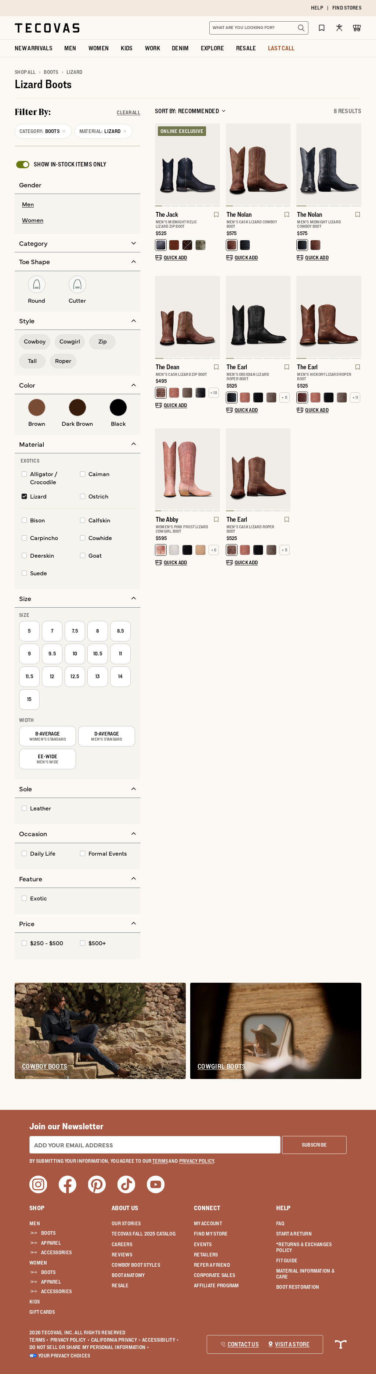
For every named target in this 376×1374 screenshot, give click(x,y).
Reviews (122, 1255)
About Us (125, 1208)
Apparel (51, 1243)
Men (34, 1223)
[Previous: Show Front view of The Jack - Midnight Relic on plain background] (161, 165)
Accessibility (160, 1340)
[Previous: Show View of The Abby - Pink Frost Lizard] (161, 470)
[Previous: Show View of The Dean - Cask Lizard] (161, 317)
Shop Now (233, 8)
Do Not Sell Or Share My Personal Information (89, 1347)
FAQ (280, 1223)
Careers (122, 1244)
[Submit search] (301, 28)
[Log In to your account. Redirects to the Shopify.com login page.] (339, 27)
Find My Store (211, 1234)
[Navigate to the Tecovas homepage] (47, 28)
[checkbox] (60, 165)
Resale (120, 1285)
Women (38, 1263)
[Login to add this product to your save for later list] (215, 218)
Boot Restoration (297, 1287)
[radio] (77, 204)
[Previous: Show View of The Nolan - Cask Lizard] (232, 165)
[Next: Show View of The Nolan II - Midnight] (355, 165)
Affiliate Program (216, 1285)
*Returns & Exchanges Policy (304, 1247)
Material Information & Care (305, 1274)
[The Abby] (187, 469)
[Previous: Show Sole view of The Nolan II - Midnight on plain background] (302, 165)
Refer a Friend (212, 1265)
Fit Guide (287, 1260)
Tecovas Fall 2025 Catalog (144, 1234)
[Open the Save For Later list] (321, 27)
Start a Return (294, 1234)
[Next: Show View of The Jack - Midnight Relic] (214, 165)
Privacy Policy (70, 1340)
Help (283, 1208)
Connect (207, 1208)
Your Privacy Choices (64, 1356)
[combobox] (251, 28)
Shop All (25, 72)
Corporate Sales (214, 1275)
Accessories (56, 1252)
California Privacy (116, 1340)
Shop (36, 1208)
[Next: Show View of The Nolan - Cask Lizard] (284, 165)
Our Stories (126, 1223)
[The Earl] (258, 316)
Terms (39, 1340)
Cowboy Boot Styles (136, 1265)
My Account (208, 1223)
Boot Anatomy (128, 1275)
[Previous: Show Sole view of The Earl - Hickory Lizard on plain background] (302, 317)
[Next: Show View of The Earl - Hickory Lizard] (355, 317)
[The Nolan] (258, 164)
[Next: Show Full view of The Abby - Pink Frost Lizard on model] (214, 470)
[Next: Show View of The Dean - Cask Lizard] (214, 317)
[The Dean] (187, 316)
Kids (34, 1302)
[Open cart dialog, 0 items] (357, 28)
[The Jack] (187, 164)
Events (203, 1244)
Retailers (206, 1255)
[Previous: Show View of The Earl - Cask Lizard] (232, 470)
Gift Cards (42, 1312)
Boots (51, 72)
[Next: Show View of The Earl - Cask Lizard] (284, 470)
